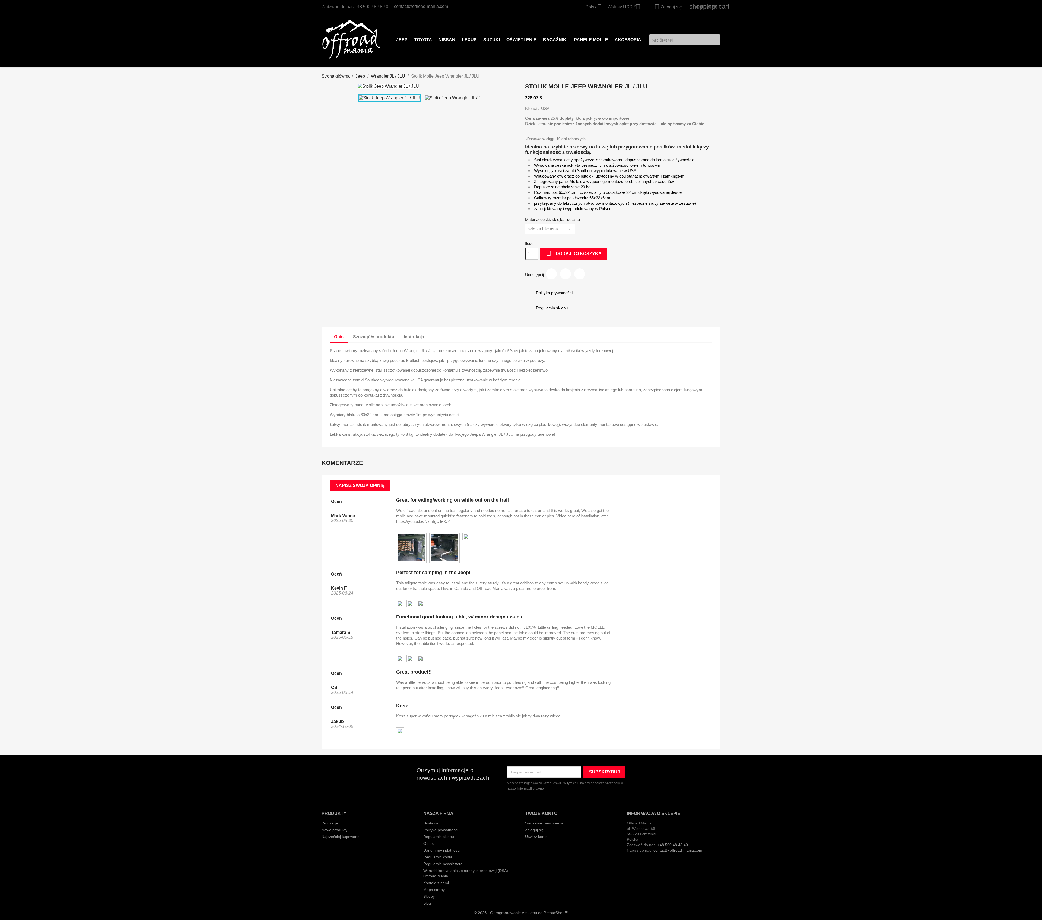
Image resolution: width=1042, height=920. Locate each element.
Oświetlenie (521, 39)
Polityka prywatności (440, 830)
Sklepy (429, 896)
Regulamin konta (437, 857)
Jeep (402, 39)
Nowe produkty (334, 830)
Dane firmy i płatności (441, 850)
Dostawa (430, 823)
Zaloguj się (534, 830)
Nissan (447, 39)
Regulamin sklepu (438, 836)
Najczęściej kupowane (341, 836)
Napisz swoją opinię (360, 485)
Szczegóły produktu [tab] (373, 336)
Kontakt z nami (436, 883)
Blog (427, 903)
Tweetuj (565, 273)
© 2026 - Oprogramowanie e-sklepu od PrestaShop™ (521, 912)
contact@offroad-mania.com (421, 6)
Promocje (330, 823)
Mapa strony (434, 889)
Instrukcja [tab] (414, 336)
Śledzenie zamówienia (544, 823)
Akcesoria (628, 39)
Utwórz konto (536, 836)
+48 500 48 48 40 (371, 6)
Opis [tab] (339, 336)
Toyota (423, 39)
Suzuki (491, 39)
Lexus (469, 39)
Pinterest (579, 273)
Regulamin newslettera (443, 864)
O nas (428, 843)
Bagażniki (555, 39)
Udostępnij (551, 273)
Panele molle (591, 39)
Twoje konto (541, 813)
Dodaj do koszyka (574, 253)
